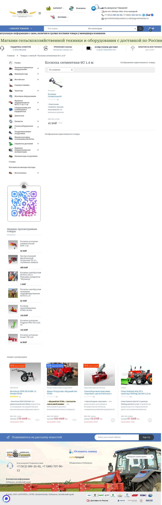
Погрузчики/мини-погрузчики (59, 388)
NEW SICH (14, 388)
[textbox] (140, 457)
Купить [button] (60, 123)
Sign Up (146, 437)
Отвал (123, 388)
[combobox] (65, 28)
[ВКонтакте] (79, 470)
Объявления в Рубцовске (80, 463)
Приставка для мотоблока (94, 388)
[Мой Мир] (85, 476)
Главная (10, 56)
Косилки (51, 90)
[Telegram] (92, 470)
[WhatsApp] (79, 476)
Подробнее (110, 420)
